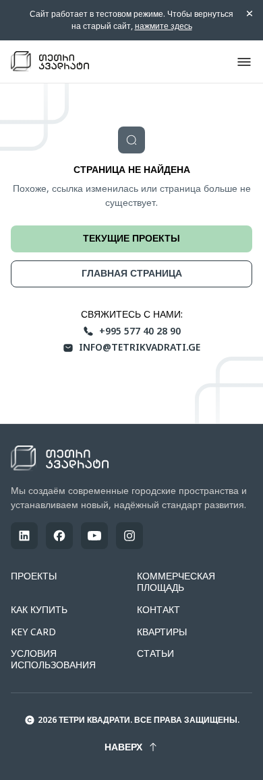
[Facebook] (59, 535)
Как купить (39, 609)
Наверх (123, 747)
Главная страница (132, 273)
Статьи (155, 653)
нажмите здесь (163, 26)
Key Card (33, 631)
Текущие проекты (131, 238)
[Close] (249, 13)
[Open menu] (244, 62)
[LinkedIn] (24, 535)
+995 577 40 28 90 (140, 331)
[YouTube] (94, 535)
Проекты (34, 575)
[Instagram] (129, 535)
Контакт (158, 609)
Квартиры (162, 631)
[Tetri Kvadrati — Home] (50, 62)
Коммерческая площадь (176, 581)
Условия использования (53, 659)
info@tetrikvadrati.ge (139, 347)
